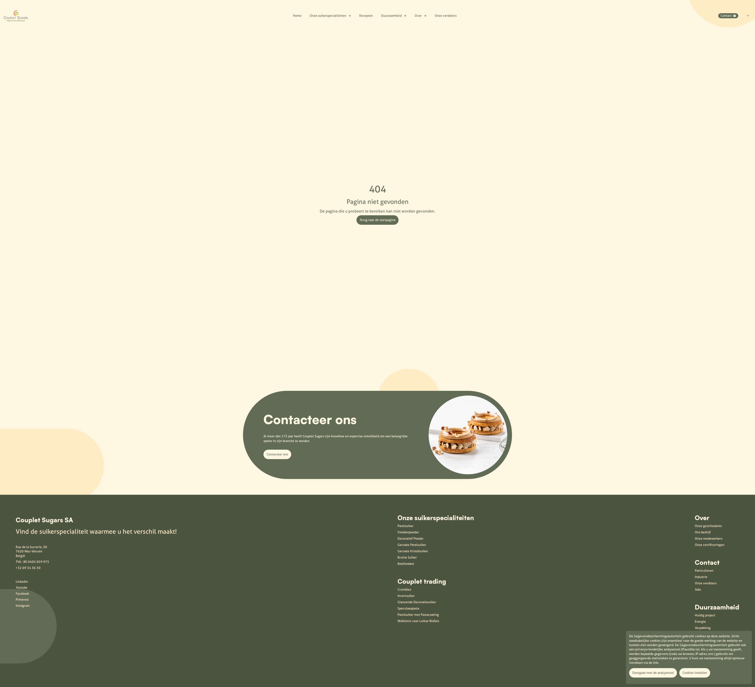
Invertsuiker (406, 596)
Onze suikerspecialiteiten (328, 16)
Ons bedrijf (703, 532)
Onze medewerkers (708, 538)
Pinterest (22, 599)
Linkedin (22, 581)
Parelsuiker (405, 526)
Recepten (366, 16)
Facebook (22, 593)
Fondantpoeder (408, 532)
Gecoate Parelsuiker (412, 545)
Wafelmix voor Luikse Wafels (418, 621)
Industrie (701, 577)
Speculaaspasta (408, 608)
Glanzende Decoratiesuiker (417, 602)
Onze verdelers (446, 16)
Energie (700, 621)
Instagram (23, 605)
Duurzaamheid (391, 16)
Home (297, 16)
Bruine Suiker (407, 557)
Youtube (21, 587)
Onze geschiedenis (708, 526)
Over (418, 16)
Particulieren (704, 570)
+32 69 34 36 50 (28, 568)
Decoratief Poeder (411, 538)
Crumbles (404, 589)
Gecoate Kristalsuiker (413, 551)
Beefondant (406, 564)
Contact (726, 16)
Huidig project (705, 615)
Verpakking (703, 628)
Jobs (698, 589)
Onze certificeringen (709, 545)
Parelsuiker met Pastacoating (418, 615)
